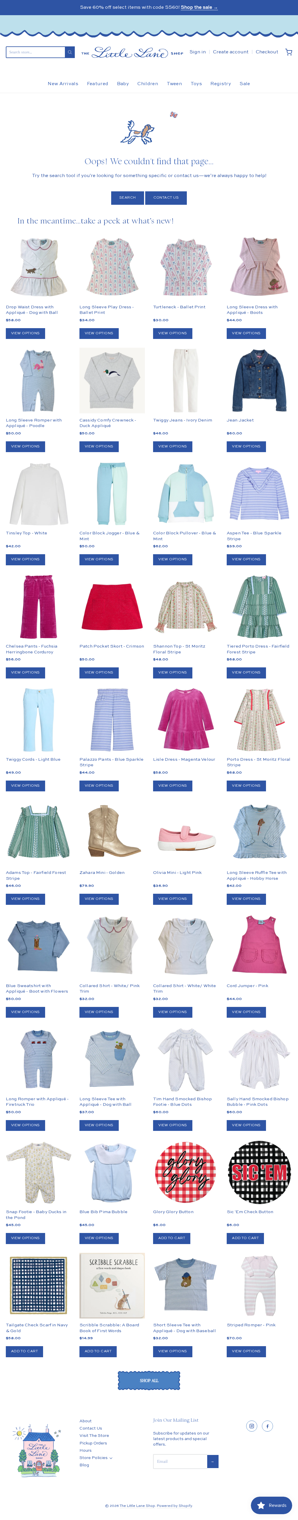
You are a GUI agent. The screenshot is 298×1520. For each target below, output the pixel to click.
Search (127, 198)
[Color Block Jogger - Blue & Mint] (112, 494)
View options (25, 333)
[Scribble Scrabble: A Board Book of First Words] (112, 1285)
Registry (220, 84)
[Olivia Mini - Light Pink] (186, 833)
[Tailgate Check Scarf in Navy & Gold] (38, 1285)
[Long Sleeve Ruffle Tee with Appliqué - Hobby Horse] (259, 833)
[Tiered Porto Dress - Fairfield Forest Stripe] (259, 607)
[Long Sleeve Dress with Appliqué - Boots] (259, 267)
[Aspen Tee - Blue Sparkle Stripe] (259, 494)
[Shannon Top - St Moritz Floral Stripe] (186, 607)
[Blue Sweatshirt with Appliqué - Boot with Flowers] (38, 946)
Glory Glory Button (173, 1212)
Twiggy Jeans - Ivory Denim (182, 420)
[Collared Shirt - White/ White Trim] (186, 946)
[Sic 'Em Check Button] (259, 1172)
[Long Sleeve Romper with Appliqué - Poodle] (38, 380)
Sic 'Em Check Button (250, 1212)
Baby (123, 84)
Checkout (267, 52)
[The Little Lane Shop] (132, 52)
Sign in (197, 52)
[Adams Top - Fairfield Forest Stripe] (38, 833)
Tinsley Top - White (26, 533)
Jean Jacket (240, 420)
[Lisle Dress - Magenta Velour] (186, 720)
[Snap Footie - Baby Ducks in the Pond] (38, 1172)
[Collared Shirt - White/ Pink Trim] (112, 946)
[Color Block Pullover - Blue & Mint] (186, 494)
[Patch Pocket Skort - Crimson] (112, 607)
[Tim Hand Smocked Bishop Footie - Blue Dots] (186, 1059)
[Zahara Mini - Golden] (112, 833)
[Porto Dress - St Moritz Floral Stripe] (259, 720)
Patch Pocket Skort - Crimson (111, 646)
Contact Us (166, 198)
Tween (174, 84)
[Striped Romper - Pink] (259, 1285)
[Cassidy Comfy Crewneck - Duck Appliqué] (112, 380)
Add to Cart (171, 1238)
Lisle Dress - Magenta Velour (184, 759)
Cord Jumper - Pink (247, 986)
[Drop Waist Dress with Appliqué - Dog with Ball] (38, 267)
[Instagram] (251, 1426)
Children (147, 84)
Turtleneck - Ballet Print (179, 307)
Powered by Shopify (174, 1506)
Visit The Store (94, 1436)
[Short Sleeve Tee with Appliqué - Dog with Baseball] (186, 1285)
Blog (84, 1465)
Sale (245, 84)
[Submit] (70, 52)
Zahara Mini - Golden (102, 872)
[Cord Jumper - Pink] (259, 946)
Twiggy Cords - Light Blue (33, 759)
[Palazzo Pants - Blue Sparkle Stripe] (112, 720)
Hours (85, 1451)
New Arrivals (63, 84)
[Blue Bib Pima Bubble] (112, 1172)
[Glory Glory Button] (186, 1172)
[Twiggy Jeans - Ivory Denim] (186, 380)
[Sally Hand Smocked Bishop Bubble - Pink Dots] (259, 1059)
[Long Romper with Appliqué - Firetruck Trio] (38, 1059)
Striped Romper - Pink (251, 1325)
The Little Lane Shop (137, 1506)
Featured (98, 84)
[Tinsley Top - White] (38, 494)
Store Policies (93, 1458)
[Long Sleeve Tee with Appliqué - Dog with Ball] (112, 1059)
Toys (196, 84)
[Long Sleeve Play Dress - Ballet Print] (112, 267)
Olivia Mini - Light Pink (177, 872)
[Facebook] (267, 1426)
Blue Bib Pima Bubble (103, 1212)
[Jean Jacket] (259, 380)
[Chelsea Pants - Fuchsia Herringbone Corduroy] (38, 607)
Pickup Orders (93, 1443)
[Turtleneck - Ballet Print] (186, 267)
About (85, 1421)
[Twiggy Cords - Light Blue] (38, 720)
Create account (231, 52)
